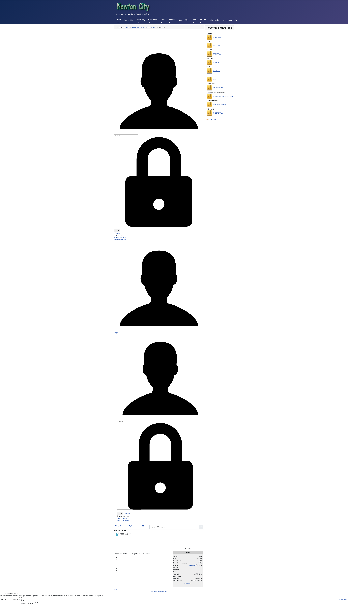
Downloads (152, 20)
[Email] (193, 22)
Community (141, 20)
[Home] (118, 22)
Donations (171, 20)
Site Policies (214, 20)
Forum (162, 20)
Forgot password (120, 240)
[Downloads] (149, 22)
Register (118, 233)
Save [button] (36, 602)
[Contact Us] (200, 22)
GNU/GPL (192, 565)
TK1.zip (215, 79)
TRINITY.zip (217, 54)
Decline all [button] (14, 599)
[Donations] (169, 22)
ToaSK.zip (216, 71)
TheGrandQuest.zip (219, 104)
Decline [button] (30, 603)
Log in (117, 231)
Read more (343, 599)
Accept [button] (23, 603)
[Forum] (161, 22)
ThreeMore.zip (218, 88)
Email (194, 20)
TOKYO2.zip (217, 62)
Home (119, 20)
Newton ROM (183, 20)
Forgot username (120, 237)
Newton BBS (128, 20)
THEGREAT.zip (218, 113)
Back (116, 589)
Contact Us (203, 20)
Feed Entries (212, 119)
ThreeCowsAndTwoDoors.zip (223, 96)
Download (187, 584)
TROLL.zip (216, 45)
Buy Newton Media (230, 20)
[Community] (138, 22)
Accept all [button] (4, 599)
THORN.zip (217, 37)
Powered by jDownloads (159, 591)
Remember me (121, 235)
